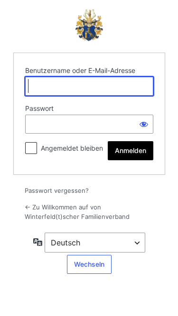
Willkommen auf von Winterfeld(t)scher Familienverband (89, 25)
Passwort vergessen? (57, 190)
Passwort (39, 108)
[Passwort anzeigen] (143, 124)
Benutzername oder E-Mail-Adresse (80, 70)
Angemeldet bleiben (72, 148)
